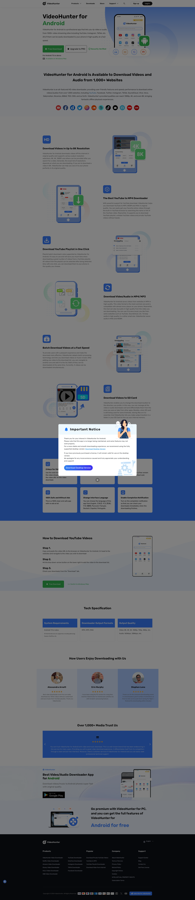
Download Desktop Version (95, 449)
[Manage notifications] (4, 881)
